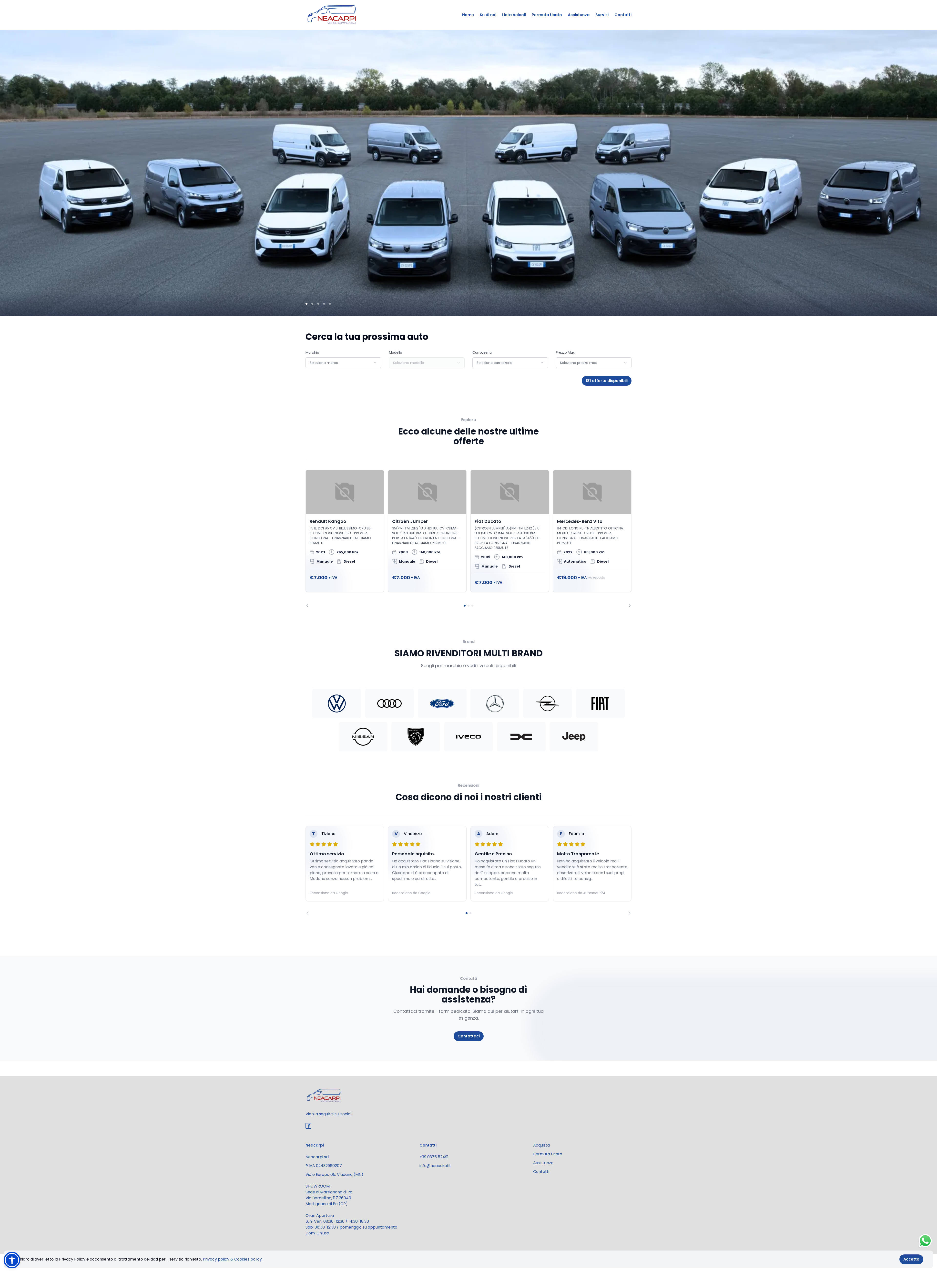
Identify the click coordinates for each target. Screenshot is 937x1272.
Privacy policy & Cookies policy (232, 1259)
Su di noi (488, 15)
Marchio (312, 352)
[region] (468, 539)
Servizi (602, 15)
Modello (395, 352)
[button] (12, 1260)
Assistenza (579, 15)
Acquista (541, 1145)
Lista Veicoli (514, 15)
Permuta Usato (547, 15)
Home (468, 15)
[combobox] (343, 362)
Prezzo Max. (565, 352)
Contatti (622, 15)
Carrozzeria (482, 352)
